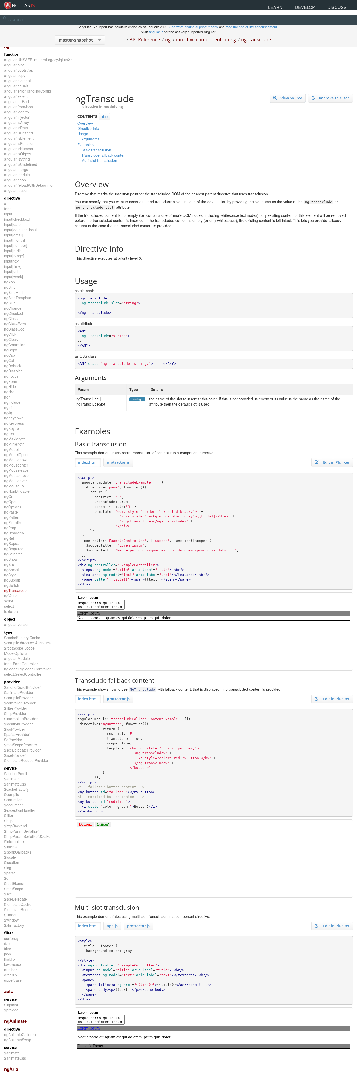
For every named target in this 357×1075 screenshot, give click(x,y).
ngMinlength (14, 444)
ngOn (8, 496)
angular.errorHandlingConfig (27, 91)
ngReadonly (14, 533)
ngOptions (12, 506)
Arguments (90, 138)
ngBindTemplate (17, 297)
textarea (11, 611)
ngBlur (9, 302)
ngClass (11, 318)
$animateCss (15, 784)
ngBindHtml (13, 292)
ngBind (10, 287)
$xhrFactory (14, 925)
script (8, 601)
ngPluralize (13, 522)
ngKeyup (11, 428)
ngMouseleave (16, 470)
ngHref (9, 391)
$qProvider (13, 739)
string (137, 399)
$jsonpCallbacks (17, 852)
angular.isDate (16, 127)
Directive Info (88, 128)
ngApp (9, 282)
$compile (11, 794)
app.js (112, 925)
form (8, 208)
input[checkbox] (17, 219)
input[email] (13, 234)
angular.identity (16, 112)
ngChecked (13, 313)
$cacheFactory (16, 789)
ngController (14, 344)
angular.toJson (16, 190)
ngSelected (13, 553)
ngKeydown (14, 417)
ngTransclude (256, 39)
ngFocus (11, 376)
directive (12, 198)
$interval (11, 846)
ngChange (12, 308)
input (8, 214)
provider (12, 681)
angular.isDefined (18, 132)
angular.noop (15, 180)
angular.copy (14, 75)
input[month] (14, 240)
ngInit (8, 407)
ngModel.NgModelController (27, 669)
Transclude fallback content (103, 155)
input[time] (12, 266)
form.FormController (21, 663)
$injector (11, 1004)
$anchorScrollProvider (22, 687)
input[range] (14, 255)
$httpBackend (15, 825)
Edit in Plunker (335, 462)
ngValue (11, 595)
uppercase (13, 980)
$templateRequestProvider (26, 760)
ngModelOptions (17, 454)
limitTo (9, 959)
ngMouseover (15, 480)
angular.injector (17, 117)
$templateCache (17, 904)
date (7, 943)
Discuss (344, 5)
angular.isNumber (18, 148)
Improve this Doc (334, 97)
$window (11, 920)
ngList (9, 433)
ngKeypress (14, 423)
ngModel (11, 449)
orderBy (10, 974)
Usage (82, 133)
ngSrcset (11, 569)
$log (7, 867)
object (9, 619)
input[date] (13, 224)
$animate (12, 778)
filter (8, 932)
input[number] (15, 245)
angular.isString (17, 159)
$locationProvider (18, 723)
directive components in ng (206, 39)
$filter (8, 815)
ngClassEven (15, 323)
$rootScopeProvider (20, 744)
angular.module (17, 174)
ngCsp (9, 355)
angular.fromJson (18, 106)
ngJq (8, 412)
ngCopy (10, 349)
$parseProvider (17, 734)
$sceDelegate (15, 899)
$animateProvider (18, 692)
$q (6, 878)
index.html (87, 462)
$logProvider (14, 729)
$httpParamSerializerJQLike (27, 836)
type (8, 632)
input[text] (12, 261)
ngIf (7, 397)
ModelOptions (15, 653)
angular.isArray (16, 122)
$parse (10, 872)
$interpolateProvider (21, 718)
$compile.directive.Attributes (27, 642)
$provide (11, 1010)
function (11, 54)
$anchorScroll (15, 773)
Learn (308, 5)
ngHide (10, 386)
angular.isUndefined (20, 164)
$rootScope (13, 888)
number (10, 969)
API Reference (145, 39)
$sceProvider (15, 755)
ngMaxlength (15, 438)
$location (11, 862)
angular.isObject (17, 153)
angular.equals (16, 85)
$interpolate (14, 841)
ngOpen (11, 501)
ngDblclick (12, 365)
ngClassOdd (14, 329)
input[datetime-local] (21, 229)
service (10, 768)
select (9, 606)
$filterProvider (15, 708)
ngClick (10, 334)
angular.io (156, 31)
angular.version (17, 624)
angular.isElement (19, 138)
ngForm (10, 381)
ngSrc (9, 564)
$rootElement (15, 883)
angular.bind (14, 64)
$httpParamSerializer (21, 831)
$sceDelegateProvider (22, 750)
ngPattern (12, 517)
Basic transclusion (96, 149)
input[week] (13, 276)
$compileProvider (18, 697)
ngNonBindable (17, 491)
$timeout (11, 914)
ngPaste (11, 512)
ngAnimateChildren (20, 1034)
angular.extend (16, 96)
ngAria (11, 1069)
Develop (325, 5)
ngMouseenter (16, 465)
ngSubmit (12, 580)
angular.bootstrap (18, 70)
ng (168, 39)
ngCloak (11, 339)
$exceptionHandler (19, 810)
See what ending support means (194, 26)
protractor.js (118, 462)
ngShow (11, 559)
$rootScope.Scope (19, 648)
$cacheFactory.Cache (22, 637)
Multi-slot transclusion (99, 160)
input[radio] (13, 250)
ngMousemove (16, 475)
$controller (13, 799)
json (7, 954)
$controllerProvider (20, 703)
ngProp (10, 527)
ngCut (9, 360)
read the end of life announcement (251, 26)
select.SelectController (22, 674)
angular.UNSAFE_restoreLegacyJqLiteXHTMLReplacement (53, 59)
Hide (104, 116)
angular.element (17, 80)
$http (8, 820)
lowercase (12, 964)
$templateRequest (19, 909)
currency (11, 938)
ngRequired (14, 548)
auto (8, 991)
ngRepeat (12, 543)
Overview (85, 123)
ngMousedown (16, 459)
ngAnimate (15, 1021)
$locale (10, 857)
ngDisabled (13, 370)
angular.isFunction (19, 143)
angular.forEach (17, 101)
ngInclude (12, 402)
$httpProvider (15, 713)
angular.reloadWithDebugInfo (28, 185)
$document (13, 804)
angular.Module (17, 658)
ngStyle (10, 574)
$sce (8, 893)
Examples (85, 144)
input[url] (11, 271)
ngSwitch (11, 585)
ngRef (9, 538)
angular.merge (16, 169)
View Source (291, 97)
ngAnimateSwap (17, 1039)
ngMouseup (14, 485)
